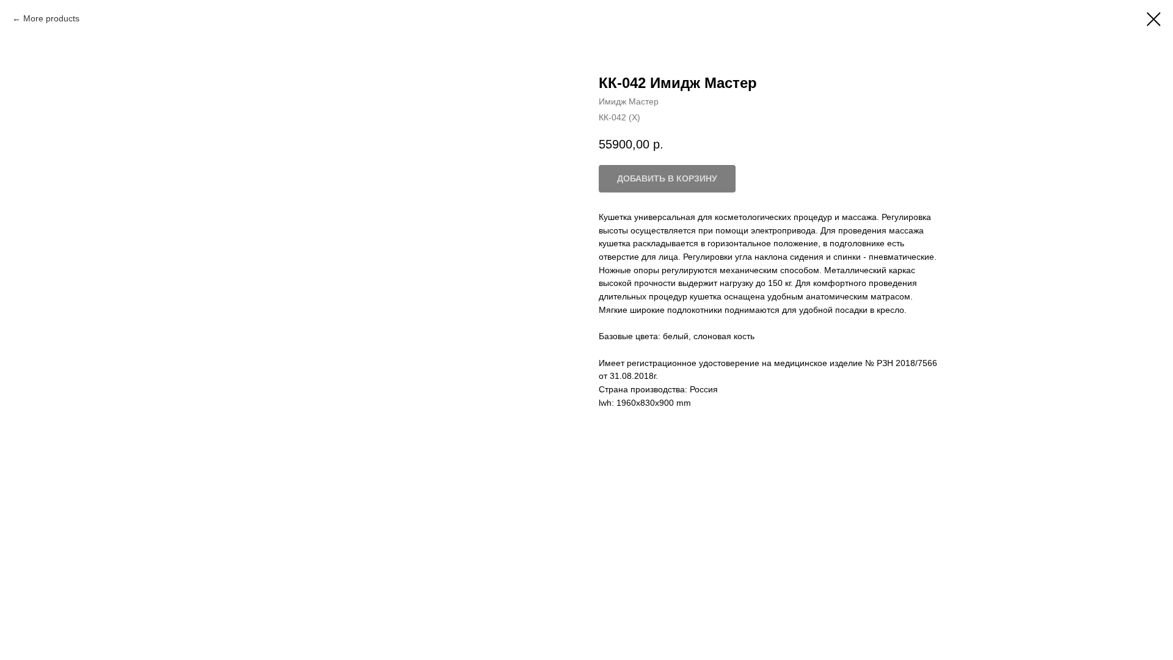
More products (51, 18)
